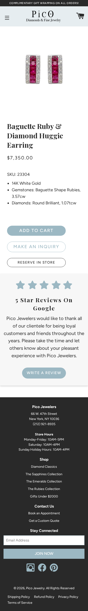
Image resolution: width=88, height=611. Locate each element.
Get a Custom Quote (44, 521)
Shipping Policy (19, 597)
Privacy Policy (68, 597)
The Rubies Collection (44, 489)
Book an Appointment (44, 513)
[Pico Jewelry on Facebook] (42, 571)
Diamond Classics (44, 467)
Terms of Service (20, 603)
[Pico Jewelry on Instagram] (31, 571)
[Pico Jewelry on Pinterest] (54, 571)
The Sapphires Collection (44, 474)
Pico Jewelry (35, 588)
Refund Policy (44, 597)
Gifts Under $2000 (44, 496)
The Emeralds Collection (44, 481)
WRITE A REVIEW (44, 373)
